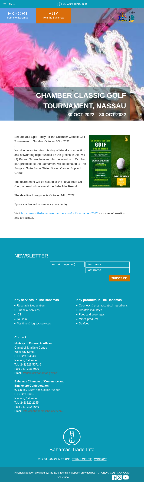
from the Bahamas (17, 17)
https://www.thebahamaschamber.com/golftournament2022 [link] (59, 213)
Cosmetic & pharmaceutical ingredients (103, 305)
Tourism (22, 319)
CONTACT (100, 459)
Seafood (84, 323)
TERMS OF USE (82, 459)
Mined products (88, 319)
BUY (53, 13)
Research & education (31, 305)
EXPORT (18, 13)
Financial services (28, 310)
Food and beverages (92, 314)
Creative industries (90, 310)
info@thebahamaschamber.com (43, 411)
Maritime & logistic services (34, 323)
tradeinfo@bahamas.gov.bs (40, 373)
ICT (19, 314)
